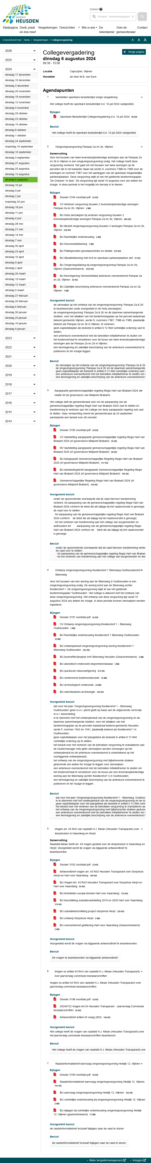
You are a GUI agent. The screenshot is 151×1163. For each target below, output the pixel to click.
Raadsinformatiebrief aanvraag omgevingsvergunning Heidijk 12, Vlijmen (100, 1083)
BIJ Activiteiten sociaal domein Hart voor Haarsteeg (93, 893)
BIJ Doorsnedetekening (76, 243)
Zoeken (94, 9)
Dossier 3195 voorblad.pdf (78, 430)
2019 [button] (8, 375)
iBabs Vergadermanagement (106, 1160)
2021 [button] (8, 356)
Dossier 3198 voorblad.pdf (78, 999)
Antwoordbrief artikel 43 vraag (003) (84, 1017)
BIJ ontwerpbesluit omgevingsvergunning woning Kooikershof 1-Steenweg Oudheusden (94, 647)
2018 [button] (8, 384)
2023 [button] (8, 338)
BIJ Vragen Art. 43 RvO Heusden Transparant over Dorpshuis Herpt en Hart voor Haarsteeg (98, 884)
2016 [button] (8, 402)
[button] (142, 16)
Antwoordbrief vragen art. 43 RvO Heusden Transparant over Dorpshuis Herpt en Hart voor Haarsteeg (98, 873)
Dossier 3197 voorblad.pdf (78, 617)
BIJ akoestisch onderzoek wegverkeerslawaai (89, 663)
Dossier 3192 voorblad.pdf (78, 864)
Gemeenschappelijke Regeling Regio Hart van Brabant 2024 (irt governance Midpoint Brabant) (94, 482)
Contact (142, 27)
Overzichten (67, 27)
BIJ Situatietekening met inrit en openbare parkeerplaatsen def (99, 257)
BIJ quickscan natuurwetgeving (82, 670)
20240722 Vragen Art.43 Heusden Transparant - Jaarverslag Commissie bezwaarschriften (99, 1008)
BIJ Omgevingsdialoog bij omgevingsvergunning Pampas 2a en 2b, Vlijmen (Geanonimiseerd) (96, 266)
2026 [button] (8, 50)
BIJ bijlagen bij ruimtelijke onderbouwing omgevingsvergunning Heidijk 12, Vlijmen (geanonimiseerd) (97, 1112)
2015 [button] (8, 412)
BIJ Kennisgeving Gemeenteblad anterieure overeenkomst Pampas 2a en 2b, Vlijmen (98, 277)
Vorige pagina (135, 51)
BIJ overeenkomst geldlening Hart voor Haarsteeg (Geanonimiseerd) (97, 927)
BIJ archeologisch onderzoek (80, 684)
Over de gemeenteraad (125, 30)
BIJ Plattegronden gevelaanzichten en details (90, 250)
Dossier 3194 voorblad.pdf (78, 197)
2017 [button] (8, 393)
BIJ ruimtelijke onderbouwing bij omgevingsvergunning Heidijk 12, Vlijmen (100, 1101)
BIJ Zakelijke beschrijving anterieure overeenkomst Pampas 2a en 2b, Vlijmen (97, 288)
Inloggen (137, 1160)
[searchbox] (113, 16)
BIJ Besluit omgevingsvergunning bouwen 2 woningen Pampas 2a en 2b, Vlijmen (99, 228)
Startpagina (10, 27)
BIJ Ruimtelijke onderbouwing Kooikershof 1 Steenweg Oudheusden (97, 637)
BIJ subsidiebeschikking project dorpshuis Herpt (91, 911)
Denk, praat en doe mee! (28, 30)
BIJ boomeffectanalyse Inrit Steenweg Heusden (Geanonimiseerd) (101, 656)
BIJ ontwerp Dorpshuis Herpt (79, 918)
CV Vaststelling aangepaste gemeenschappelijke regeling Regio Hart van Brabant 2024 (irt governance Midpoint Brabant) (99, 439)
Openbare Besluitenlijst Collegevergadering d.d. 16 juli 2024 (98, 116)
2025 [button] (8, 60)
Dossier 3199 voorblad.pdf (78, 1074)
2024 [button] (8, 69)
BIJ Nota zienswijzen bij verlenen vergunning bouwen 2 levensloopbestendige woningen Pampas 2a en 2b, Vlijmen (92, 217)
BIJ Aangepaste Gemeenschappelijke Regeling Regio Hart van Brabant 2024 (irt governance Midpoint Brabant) (98, 460)
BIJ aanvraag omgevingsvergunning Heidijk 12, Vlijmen (96, 1092)
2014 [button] (8, 421)
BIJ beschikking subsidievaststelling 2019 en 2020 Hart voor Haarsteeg (99, 902)
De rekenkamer (107, 30)
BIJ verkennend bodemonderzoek (83, 677)
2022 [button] (8, 347)
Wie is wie (88, 27)
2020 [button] (8, 365)
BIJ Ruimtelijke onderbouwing (80, 236)
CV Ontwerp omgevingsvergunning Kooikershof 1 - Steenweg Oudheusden (92, 626)
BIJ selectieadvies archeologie (81, 691)
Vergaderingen (47, 27)
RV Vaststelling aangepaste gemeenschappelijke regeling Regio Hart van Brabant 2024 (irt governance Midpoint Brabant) (99, 449)
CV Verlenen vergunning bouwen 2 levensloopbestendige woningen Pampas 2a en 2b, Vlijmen (96, 206)
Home (27, 40)
